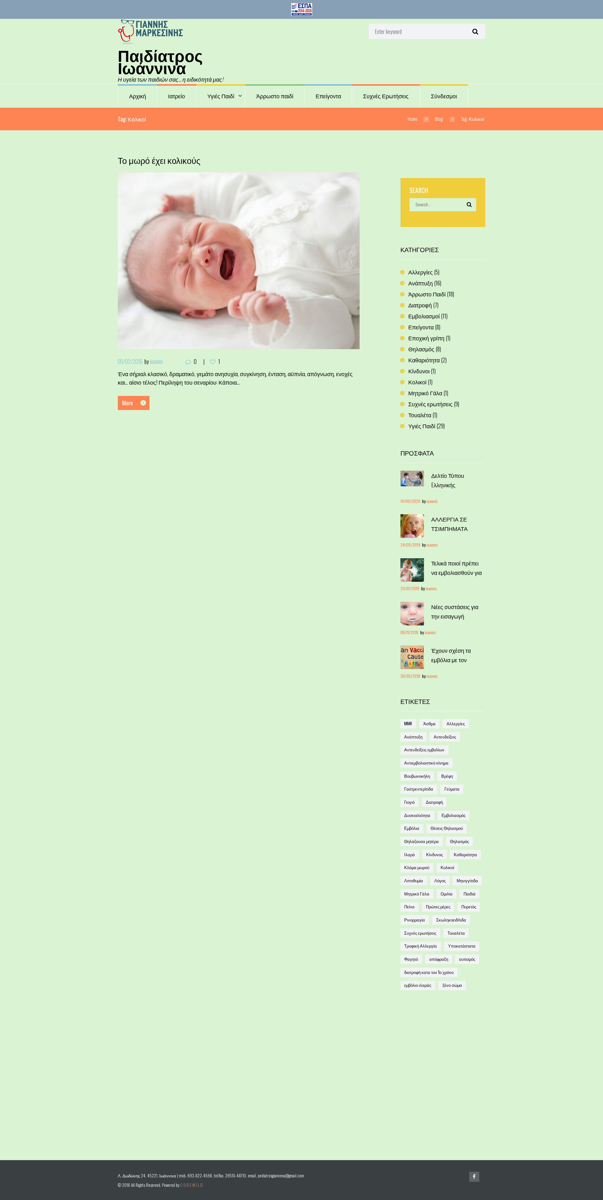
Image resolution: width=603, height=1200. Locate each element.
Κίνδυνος (434, 854)
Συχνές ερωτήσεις (430, 404)
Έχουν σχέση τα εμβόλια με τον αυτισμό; (451, 659)
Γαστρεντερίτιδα (418, 789)
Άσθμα (429, 724)
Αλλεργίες (420, 272)
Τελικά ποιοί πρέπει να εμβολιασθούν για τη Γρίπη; (456, 572)
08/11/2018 (409, 632)
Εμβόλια (411, 828)
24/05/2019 (410, 545)
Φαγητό (411, 959)
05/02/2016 (130, 361)
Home (412, 118)
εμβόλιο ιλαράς (417, 985)
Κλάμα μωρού (416, 867)
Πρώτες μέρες (438, 907)
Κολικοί (417, 382)
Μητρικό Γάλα (425, 393)
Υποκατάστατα (461, 946)
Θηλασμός (421, 349)
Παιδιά (469, 894)
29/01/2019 (409, 589)
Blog (439, 118)
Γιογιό (409, 802)
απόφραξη (438, 959)
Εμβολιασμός (453, 815)
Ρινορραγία (414, 920)
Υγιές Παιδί (220, 96)
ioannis (156, 361)
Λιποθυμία (413, 881)
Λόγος (440, 881)
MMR (408, 724)
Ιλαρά (409, 854)
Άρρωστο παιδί (274, 96)
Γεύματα (451, 789)
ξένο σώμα (452, 985)
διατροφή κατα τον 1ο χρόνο (429, 972)
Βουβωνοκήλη (417, 776)
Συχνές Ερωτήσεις (386, 96)
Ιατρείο (176, 96)
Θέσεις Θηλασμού (447, 828)
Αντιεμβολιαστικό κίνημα (426, 763)
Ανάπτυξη (420, 283)
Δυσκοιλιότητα (417, 815)
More (127, 403)
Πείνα (409, 907)
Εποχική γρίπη (426, 338)
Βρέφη (447, 776)
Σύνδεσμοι (444, 96)
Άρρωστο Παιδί (427, 294)
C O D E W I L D (191, 1185)
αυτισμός (467, 959)
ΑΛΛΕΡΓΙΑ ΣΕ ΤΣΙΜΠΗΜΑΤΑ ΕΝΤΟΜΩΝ (449, 528)
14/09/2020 (410, 501)
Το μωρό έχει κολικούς (159, 160)
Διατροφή (420, 305)
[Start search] (474, 31)
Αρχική (137, 96)
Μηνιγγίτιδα (467, 881)
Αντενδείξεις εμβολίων (424, 750)
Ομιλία (447, 894)
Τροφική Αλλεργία (420, 946)
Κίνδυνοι (419, 371)
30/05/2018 (410, 676)
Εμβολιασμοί (424, 316)
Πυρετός (468, 907)
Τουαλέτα (419, 415)
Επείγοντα (328, 96)
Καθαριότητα (424, 360)
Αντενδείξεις (445, 737)
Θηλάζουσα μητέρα (421, 841)
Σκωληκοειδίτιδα (451, 920)
